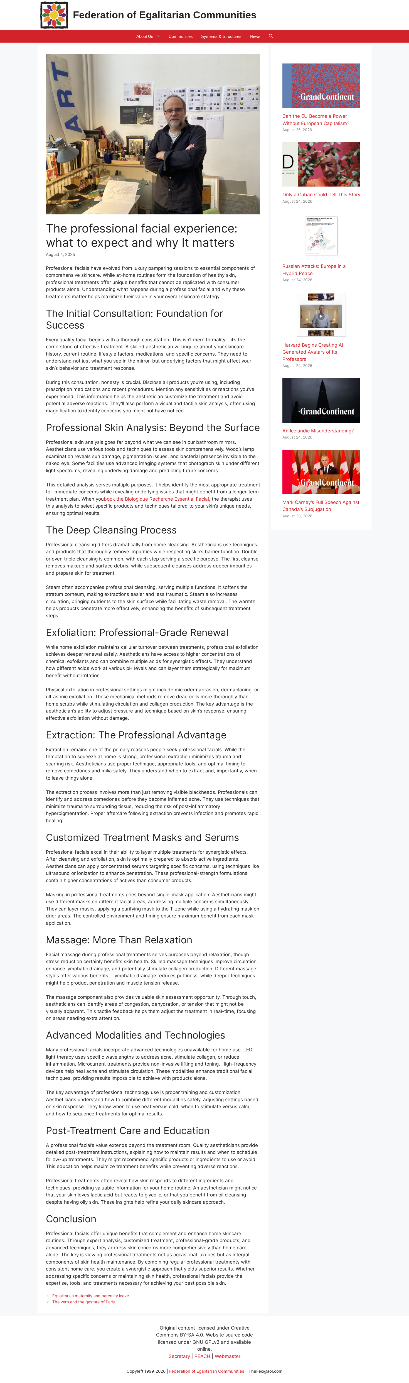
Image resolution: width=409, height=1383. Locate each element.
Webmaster (227, 1356)
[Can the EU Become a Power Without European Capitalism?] (321, 104)
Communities (181, 36)
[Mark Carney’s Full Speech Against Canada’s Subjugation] (321, 490)
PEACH (202, 1356)
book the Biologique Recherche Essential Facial (156, 499)
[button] (271, 36)
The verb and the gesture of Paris (83, 1301)
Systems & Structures (221, 36)
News (255, 36)
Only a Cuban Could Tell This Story (321, 194)
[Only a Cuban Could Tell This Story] (321, 183)
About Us (144, 36)
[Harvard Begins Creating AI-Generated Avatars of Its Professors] (321, 333)
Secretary (179, 1356)
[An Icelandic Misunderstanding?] (321, 419)
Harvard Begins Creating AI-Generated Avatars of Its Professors (313, 352)
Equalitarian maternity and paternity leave (90, 1295)
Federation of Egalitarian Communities (165, 15)
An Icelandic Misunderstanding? (318, 431)
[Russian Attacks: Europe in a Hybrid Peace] (321, 254)
